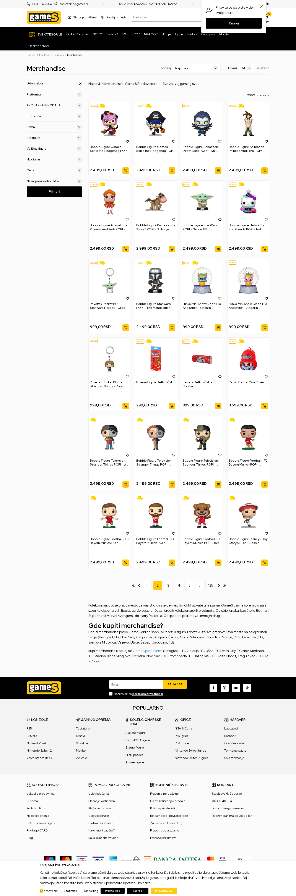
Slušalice (82, 743)
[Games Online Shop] (44, 17)
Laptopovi (231, 728)
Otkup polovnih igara (41, 823)
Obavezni (51, 890)
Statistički (71, 890)
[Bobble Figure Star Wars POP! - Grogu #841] (202, 202)
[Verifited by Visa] (222, 860)
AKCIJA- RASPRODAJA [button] (44, 105)
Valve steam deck (39, 758)
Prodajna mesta (117, 17)
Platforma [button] (34, 94)
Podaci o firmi (36, 808)
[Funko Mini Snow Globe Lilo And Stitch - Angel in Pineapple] (248, 280)
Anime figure (134, 762)
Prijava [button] (234, 23)
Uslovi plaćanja (98, 794)
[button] (127, 141)
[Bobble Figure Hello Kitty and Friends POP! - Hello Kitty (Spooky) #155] (248, 202)
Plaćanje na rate (99, 808)
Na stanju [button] (33, 159)
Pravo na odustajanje (164, 830)
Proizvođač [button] (34, 116)
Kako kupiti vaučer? (101, 830)
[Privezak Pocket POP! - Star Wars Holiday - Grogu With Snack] (109, 280)
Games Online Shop (38, 55)
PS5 (29, 728)
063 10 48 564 (42, 4)
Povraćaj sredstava (163, 838)
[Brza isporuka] (103, 106)
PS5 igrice (182, 736)
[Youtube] (236, 688)
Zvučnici (82, 758)
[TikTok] (247, 688)
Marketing (91, 890)
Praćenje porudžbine (164, 794)
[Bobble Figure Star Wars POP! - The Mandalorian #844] (156, 280)
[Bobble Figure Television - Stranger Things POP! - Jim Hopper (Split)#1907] (202, 437)
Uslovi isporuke (98, 816)
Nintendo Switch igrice (190, 750)
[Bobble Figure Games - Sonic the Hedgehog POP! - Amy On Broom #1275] (109, 123)
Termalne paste (235, 750)
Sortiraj (166, 68)
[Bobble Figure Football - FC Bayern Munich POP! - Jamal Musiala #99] (248, 437)
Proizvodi (59, 55)
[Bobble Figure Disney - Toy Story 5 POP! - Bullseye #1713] (156, 202)
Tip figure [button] (34, 138)
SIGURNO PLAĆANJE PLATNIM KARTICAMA (148, 4)
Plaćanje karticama (101, 801)
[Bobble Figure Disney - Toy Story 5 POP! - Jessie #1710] (248, 515)
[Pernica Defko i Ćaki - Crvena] (202, 359)
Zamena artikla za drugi (166, 823)
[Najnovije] (94, 106)
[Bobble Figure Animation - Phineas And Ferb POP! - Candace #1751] (109, 202)
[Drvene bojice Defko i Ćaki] (156, 359)
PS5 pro (32, 736)
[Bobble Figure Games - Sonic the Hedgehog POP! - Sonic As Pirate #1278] (156, 123)
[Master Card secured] (210, 860)
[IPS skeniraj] (241, 860)
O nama (32, 801)
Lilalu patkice (134, 755)
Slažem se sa (138, 693)
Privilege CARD (37, 830)
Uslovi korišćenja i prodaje (167, 801)
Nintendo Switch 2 (39, 750)
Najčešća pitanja (38, 816)
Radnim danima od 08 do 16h (232, 816)
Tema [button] (31, 127)
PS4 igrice (182, 743)
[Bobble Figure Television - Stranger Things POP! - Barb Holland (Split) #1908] (156, 437)
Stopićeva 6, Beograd (227, 794)
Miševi (80, 736)
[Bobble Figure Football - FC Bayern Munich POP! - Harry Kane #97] (156, 515)
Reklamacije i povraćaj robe (169, 816)
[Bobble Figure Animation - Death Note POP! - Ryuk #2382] (202, 123)
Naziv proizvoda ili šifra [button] (43, 181)
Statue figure (134, 747)
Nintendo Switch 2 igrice (192, 758)
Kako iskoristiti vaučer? (103, 838)
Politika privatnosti (100, 823)
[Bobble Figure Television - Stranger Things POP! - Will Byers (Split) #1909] (109, 437)
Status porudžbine (85, 17)
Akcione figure (135, 733)
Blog (30, 838)
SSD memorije (234, 758)
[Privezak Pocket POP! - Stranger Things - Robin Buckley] (109, 359)
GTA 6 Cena (183, 728)
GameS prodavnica (148, 651)
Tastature (83, 728)
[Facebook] (213, 688)
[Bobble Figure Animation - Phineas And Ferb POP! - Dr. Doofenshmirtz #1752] (248, 123)
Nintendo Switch (38, 743)
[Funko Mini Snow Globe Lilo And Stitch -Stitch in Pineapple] (202, 280)
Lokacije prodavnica (41, 794)
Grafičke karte (234, 743)
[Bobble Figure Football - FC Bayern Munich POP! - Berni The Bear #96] (202, 515)
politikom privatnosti (147, 694)
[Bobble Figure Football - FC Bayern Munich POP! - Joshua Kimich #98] (109, 515)
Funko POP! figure (137, 740)
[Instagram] (225, 688)
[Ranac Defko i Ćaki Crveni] (248, 359)
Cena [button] (30, 170)
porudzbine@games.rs (74, 4)
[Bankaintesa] (173, 860)
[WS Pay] (131, 860)
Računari (230, 736)
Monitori (81, 750)
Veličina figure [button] (37, 148)
